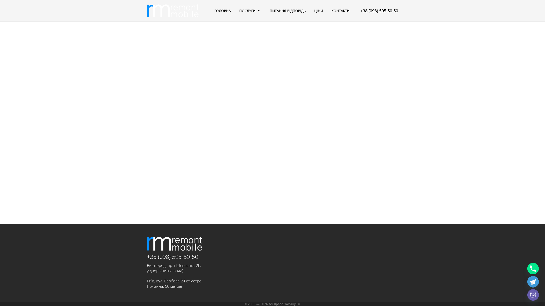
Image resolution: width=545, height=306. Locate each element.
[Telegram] (533, 282)
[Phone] (533, 268)
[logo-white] (173, 10)
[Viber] (533, 295)
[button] (259, 11)
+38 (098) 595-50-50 (172, 257)
